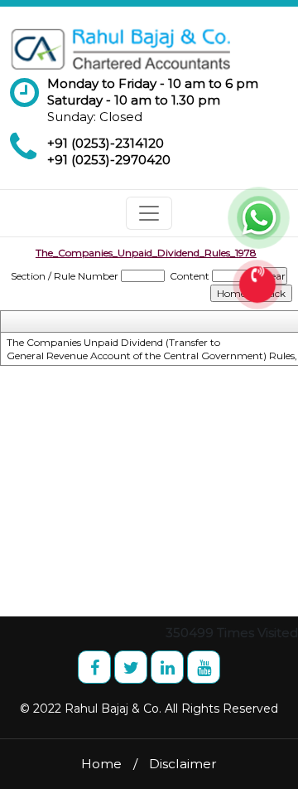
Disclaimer (183, 764)
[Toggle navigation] (149, 213)
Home (101, 764)
